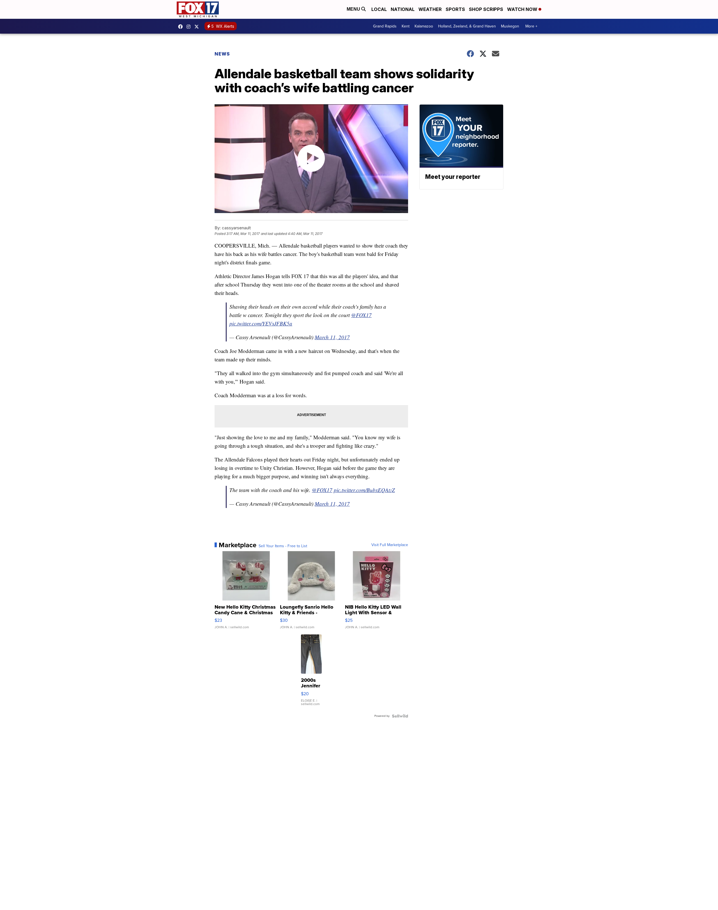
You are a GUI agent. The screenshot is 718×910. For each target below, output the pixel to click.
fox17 (198, 26)
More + (531, 26)
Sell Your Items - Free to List (283, 546)
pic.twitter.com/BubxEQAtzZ (364, 489)
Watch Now (522, 9)
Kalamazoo (424, 26)
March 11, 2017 (332, 337)
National (403, 9)
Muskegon (510, 26)
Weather (430, 9)
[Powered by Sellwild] (400, 716)
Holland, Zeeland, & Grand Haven (467, 26)
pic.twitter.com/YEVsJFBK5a (260, 323)
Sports (455, 9)
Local (379, 9)
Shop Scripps (486, 9)
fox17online (181, 26)
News (222, 54)
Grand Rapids (385, 26)
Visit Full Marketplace (389, 545)
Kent (405, 26)
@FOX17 (361, 314)
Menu (354, 9)
